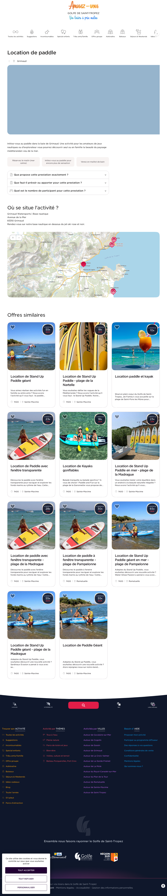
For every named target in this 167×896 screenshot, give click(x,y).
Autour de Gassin (92, 745)
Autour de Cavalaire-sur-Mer (97, 735)
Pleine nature (52, 740)
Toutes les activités (15, 36)
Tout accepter (26, 870)
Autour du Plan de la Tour (96, 777)
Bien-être (50, 751)
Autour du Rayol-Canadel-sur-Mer (100, 771)
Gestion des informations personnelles (112, 888)
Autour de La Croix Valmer (96, 756)
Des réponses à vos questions (138, 745)
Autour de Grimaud (93, 751)
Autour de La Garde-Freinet (97, 761)
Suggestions (32, 36)
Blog (7, 787)
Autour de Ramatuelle (94, 782)
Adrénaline (110, 36)
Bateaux (122, 36)
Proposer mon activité (135, 735)
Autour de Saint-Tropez (95, 792)
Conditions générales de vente (139, 751)
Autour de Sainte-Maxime (96, 787)
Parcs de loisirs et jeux (57, 745)
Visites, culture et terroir (58, 756)
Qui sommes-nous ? (133, 766)
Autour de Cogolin (92, 740)
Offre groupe (96, 36)
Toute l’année (12, 792)
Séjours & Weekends (138, 36)
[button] (157, 33)
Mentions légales (132, 761)
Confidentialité (131, 756)
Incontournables (47, 36)
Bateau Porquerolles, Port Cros (61, 761)
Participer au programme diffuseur (141, 740)
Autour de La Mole (92, 766)
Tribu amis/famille (80, 36)
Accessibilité (83, 888)
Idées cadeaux (12, 782)
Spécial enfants (63, 36)
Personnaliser (26, 887)
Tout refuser (26, 879)
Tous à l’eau (51, 735)
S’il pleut (9, 798)
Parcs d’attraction (14, 803)
